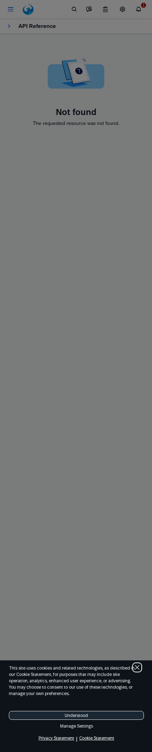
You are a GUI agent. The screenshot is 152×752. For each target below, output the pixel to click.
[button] (137, 667)
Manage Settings (76, 726)
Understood (76, 715)
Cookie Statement (96, 738)
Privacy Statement (56, 738)
